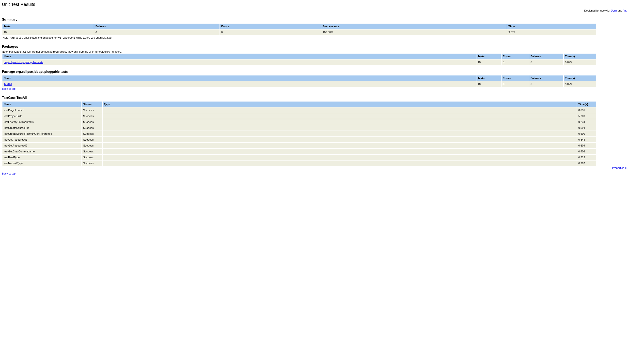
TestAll (8, 84)
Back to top (9, 88)
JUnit (614, 10)
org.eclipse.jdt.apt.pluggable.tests (23, 62)
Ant (625, 10)
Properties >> (620, 167)
